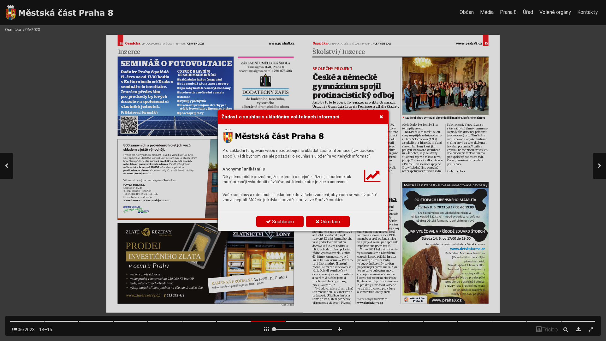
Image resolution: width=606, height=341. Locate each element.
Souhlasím (282, 221)
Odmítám (329, 221)
